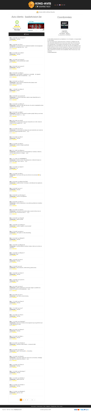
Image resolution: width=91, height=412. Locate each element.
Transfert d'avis (53, 406)
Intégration (48, 406)
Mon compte (33, 406)
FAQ (58, 406)
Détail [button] (26, 47)
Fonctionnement (40, 406)
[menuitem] (33, 406)
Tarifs (44, 406)
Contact (61, 406)
